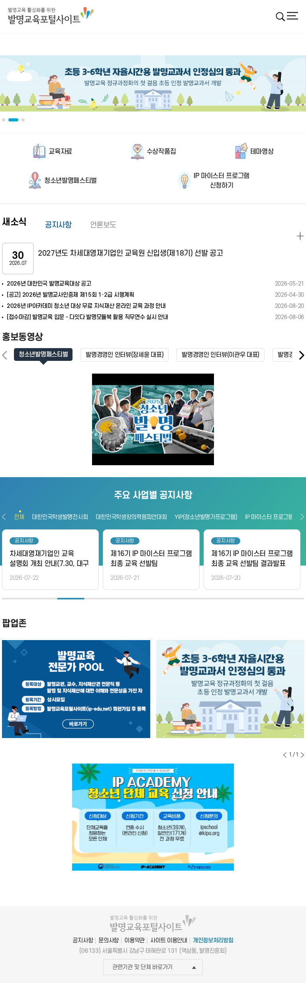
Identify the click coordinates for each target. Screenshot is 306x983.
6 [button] (153, 598)
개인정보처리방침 (213, 940)
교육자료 (60, 151)
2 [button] (43, 598)
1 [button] (15, 598)
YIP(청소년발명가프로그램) (206, 517)
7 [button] (180, 598)
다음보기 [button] (302, 516)
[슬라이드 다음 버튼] (302, 755)
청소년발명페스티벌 (70, 180)
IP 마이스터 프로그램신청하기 (221, 180)
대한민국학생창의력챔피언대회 (131, 517)
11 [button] (290, 598)
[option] (153, 83)
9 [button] (235, 598)
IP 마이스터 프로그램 (269, 517)
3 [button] (70, 598)
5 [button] (125, 598)
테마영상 (262, 151)
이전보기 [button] (4, 516)
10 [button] (263, 598)
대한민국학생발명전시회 (60, 517)
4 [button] (98, 598)
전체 (19, 517)
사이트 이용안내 (168, 940)
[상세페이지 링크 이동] (300, 236)
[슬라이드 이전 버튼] (284, 755)
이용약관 (134, 940)
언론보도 (103, 225)
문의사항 (108, 940)
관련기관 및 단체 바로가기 (142, 967)
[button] (301, 355)
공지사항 (58, 225)
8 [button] (208, 598)
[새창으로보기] (153, 419)
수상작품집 (161, 151)
